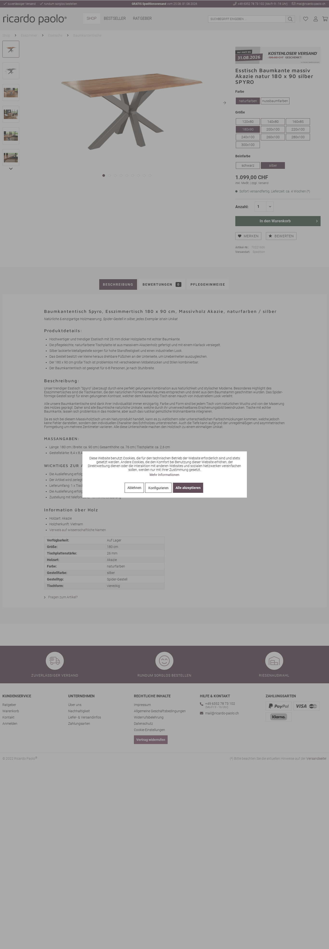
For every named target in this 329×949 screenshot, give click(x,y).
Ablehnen (134, 488)
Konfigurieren (158, 488)
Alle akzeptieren (188, 488)
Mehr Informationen (164, 475)
